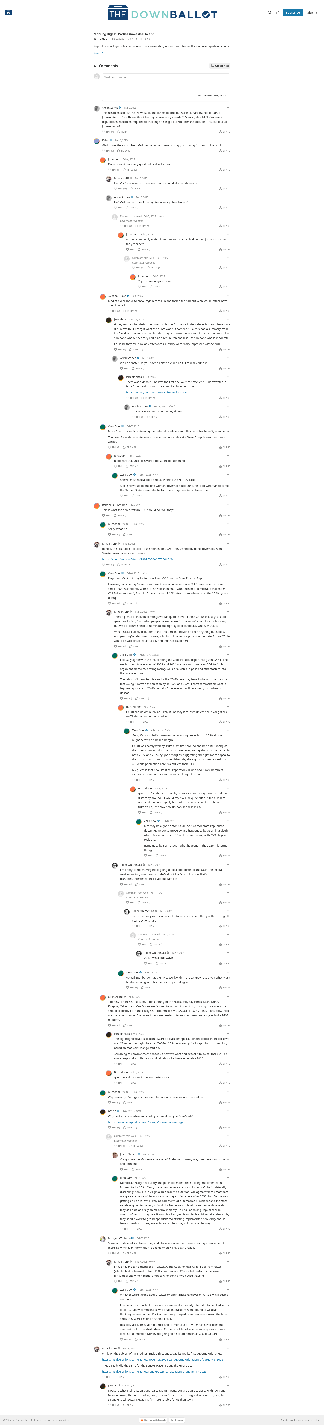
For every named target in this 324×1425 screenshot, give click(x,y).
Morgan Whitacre (119, 1238)
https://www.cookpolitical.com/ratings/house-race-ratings (145, 1122)
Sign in (312, 12)
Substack (286, 1420)
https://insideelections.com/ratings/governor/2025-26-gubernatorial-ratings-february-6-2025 (162, 1359)
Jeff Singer (101, 38)
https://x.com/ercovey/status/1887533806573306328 (137, 559)
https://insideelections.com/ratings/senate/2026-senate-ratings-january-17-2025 (154, 1371)
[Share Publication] (278, 12)
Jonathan (113, 159)
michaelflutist (116, 524)
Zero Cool (114, 426)
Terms (46, 1420)
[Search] (269, 12)
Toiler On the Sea (131, 864)
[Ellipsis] (228, 108)
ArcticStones (110, 107)
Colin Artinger (117, 996)
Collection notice (60, 1420)
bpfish (112, 1111)
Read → (99, 53)
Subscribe (293, 12)
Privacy (38, 1420)
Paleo (105, 140)
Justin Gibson (128, 1154)
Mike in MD (121, 178)
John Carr (126, 1177)
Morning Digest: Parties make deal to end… (125, 34)
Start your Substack (155, 1420)
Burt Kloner (133, 707)
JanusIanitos (122, 319)
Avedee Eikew (117, 296)
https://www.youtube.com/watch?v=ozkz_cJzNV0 (157, 392)
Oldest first (222, 65)
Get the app (177, 1420)
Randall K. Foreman (114, 505)
